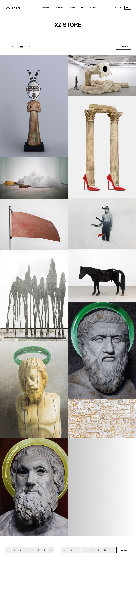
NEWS (72, 8)
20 (105, 550)
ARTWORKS (45, 8)
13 (71, 550)
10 (51, 550)
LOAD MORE (124, 550)
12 (64, 550)
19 (98, 550)
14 (78, 550)
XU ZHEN (92, 8)
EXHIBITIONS (60, 8)
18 (91, 550)
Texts (82, 8)
